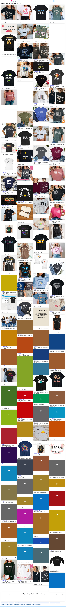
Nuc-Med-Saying (28, 604)
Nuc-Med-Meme (52, 602)
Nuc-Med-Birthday (16, 604)
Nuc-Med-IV (47, 602)
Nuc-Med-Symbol (24, 602)
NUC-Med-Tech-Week (10, 604)
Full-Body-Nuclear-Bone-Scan (36, 604)
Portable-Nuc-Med (35, 602)
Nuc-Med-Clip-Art (17, 602)
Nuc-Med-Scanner (11, 602)
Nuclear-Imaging (42, 602)
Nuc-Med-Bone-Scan (5, 602)
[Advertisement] (56, 38)
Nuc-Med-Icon (58, 602)
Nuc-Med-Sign (30, 602)
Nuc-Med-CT (3, 604)
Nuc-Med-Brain (23, 604)
